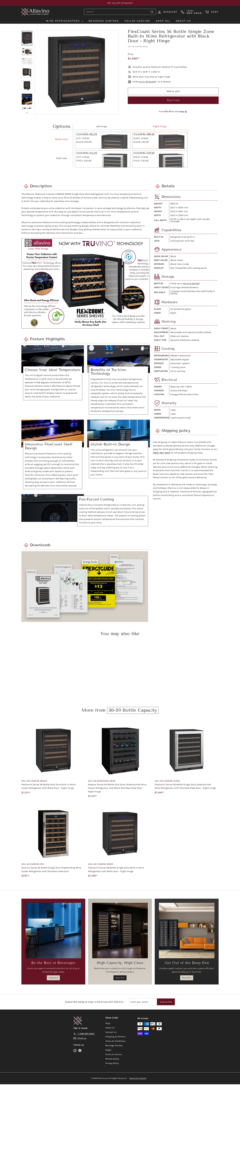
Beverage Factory (113, 1045)
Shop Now (53, 978)
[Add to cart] (84, 729)
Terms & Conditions (115, 1041)
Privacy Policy (112, 1063)
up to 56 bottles (147, 81)
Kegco (108, 1050)
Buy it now (173, 100)
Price (130, 54)
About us (183, 20)
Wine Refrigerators (63, 20)
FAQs (107, 1023)
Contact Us (111, 1032)
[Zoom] (76, 72)
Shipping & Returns (115, 1036)
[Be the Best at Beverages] (53, 930)
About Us (110, 1027)
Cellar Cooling (137, 20)
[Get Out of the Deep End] (186, 930)
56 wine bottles (191, 283)
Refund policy (112, 1059)
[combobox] (120, 12)
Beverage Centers (104, 20)
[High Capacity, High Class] (120, 930)
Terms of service (113, 1054)
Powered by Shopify (137, 1078)
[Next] (26, 111)
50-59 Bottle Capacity (133, 710)
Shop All (163, 20)
